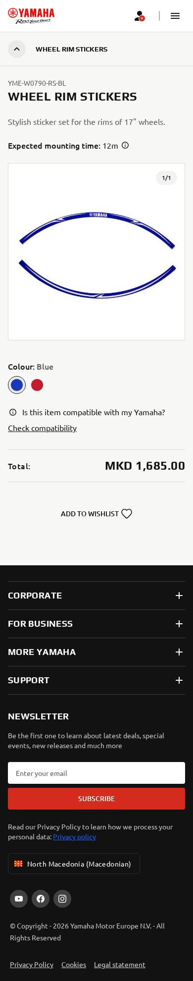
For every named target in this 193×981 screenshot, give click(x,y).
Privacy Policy (31, 964)
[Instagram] (62, 899)
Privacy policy (74, 836)
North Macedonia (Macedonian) (79, 863)
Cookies (73, 964)
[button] (175, 16)
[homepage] (31, 16)
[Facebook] (40, 899)
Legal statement (119, 964)
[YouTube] (19, 899)
